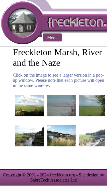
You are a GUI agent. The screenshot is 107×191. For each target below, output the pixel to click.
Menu (52, 37)
